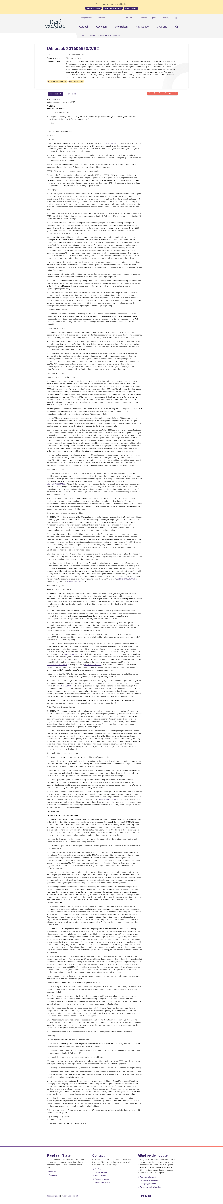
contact (144, 18)
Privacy (64, 1196)
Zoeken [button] (176, 26)
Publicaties (142, 26)
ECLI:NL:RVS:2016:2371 (76, 581)
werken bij (165, 18)
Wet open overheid (102, 1179)
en (127, 18)
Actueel (83, 26)
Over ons (162, 26)
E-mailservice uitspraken (149, 1180)
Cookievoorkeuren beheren (112, 8)
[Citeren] (170, 93)
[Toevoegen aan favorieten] (154, 93)
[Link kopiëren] (165, 93)
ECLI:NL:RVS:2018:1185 (126, 579)
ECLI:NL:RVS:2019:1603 (56, 484)
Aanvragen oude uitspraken (150, 1187)
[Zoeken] (149, 93)
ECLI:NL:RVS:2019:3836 (111, 143)
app (175, 18)
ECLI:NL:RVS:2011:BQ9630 (57, 665)
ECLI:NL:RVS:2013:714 (92, 665)
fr (135, 18)
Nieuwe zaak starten (103, 1182)
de (131, 18)
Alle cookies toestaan (93, 8)
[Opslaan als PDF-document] (175, 93)
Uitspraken (121, 26)
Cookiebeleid (122, 4)
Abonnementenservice (148, 1177)
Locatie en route (101, 1172)
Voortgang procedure (148, 1184)
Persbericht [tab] (71, 94)
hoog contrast (86, 18)
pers (154, 18)
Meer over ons (54, 1172)
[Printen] (160, 93)
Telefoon (98, 1169)
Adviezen (101, 26)
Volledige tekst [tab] (55, 94)
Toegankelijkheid (53, 1196)
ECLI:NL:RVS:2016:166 (65, 686)
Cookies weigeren (130, 8)
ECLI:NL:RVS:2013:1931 (74, 654)
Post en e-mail (100, 1176)
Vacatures (53, 1175)
